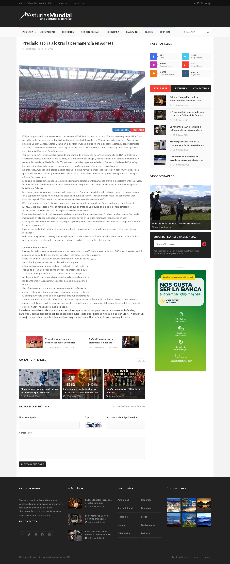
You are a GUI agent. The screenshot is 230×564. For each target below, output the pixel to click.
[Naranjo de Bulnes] (173, 505)
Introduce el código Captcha (122, 417)
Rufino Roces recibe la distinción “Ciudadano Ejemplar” (101, 342)
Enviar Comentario (34, 464)
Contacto (63, 3)
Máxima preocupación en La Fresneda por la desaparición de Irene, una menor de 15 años (187, 145)
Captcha (89, 417)
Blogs (149, 32)
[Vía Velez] (173, 520)
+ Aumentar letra (121, 129)
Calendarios (124, 533)
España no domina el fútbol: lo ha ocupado (123, 391)
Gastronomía (148, 525)
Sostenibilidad (90, 32)
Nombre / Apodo (27, 417)
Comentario (25, 432)
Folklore (145, 533)
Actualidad (47, 32)
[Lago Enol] (204, 505)
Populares (160, 88)
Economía (113, 32)
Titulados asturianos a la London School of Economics (60, 341)
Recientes (181, 88)
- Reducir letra (137, 129)
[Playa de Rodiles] (189, 505)
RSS (196, 557)
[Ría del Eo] (189, 520)
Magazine (132, 32)
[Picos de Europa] (204, 520)
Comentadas (201, 88)
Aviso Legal (79, 3)
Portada (27, 32)
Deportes (68, 32)
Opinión (165, 32)
